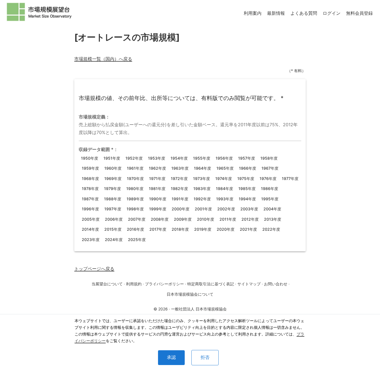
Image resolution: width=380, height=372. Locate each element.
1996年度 (90, 208)
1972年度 (179, 178)
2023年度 (91, 239)
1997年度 (112, 208)
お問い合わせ (275, 283)
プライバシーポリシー (164, 283)
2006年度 (114, 219)
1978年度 (90, 188)
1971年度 (157, 178)
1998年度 (135, 208)
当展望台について (107, 283)
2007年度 (136, 219)
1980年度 (135, 188)
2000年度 (180, 208)
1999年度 (157, 208)
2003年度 (249, 208)
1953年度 (156, 158)
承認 (171, 357)
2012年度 (250, 219)
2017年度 (157, 229)
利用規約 (134, 283)
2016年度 (135, 229)
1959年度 (90, 168)
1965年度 (225, 168)
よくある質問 (303, 13)
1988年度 (112, 198)
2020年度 (226, 229)
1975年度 (245, 178)
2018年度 (180, 229)
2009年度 (183, 219)
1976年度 (268, 178)
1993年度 (224, 198)
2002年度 (226, 208)
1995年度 (269, 198)
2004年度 (272, 208)
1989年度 (135, 198)
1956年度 (224, 158)
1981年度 (157, 188)
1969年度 (113, 178)
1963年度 (180, 168)
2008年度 (160, 219)
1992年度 (202, 198)
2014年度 (90, 229)
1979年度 (112, 188)
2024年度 (114, 239)
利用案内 (252, 13)
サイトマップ (249, 283)
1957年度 (246, 158)
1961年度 (135, 168)
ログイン (331, 13)
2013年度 (272, 219)
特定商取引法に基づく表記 (210, 283)
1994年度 (247, 198)
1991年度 (180, 198)
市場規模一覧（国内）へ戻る (103, 59)
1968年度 (90, 178)
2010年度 (205, 219)
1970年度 (135, 178)
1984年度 (224, 188)
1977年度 (290, 178)
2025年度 (137, 239)
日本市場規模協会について (190, 294)
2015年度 (113, 229)
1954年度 (179, 158)
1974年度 (223, 178)
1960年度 (113, 168)
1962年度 (157, 168)
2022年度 (271, 229)
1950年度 (89, 158)
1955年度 (201, 158)
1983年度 (202, 188)
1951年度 (111, 158)
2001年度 (203, 208)
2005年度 (91, 219)
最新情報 (276, 13)
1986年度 (269, 188)
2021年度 (248, 229)
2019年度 (202, 229)
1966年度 (247, 168)
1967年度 (269, 168)
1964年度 (202, 168)
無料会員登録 (359, 13)
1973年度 (201, 178)
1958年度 (269, 158)
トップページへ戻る (94, 268)
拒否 (205, 357)
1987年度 (90, 198)
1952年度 (134, 158)
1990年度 (157, 198)
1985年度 (247, 188)
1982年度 (179, 188)
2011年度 (227, 219)
